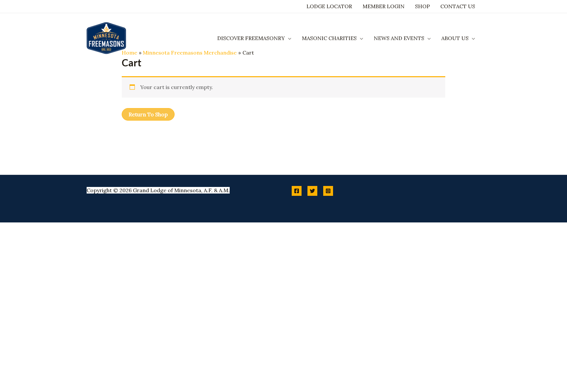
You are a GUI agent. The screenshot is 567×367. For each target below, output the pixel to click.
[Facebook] (297, 191)
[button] (288, 38)
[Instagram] (328, 191)
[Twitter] (312, 191)
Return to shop (148, 114)
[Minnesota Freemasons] (106, 37)
